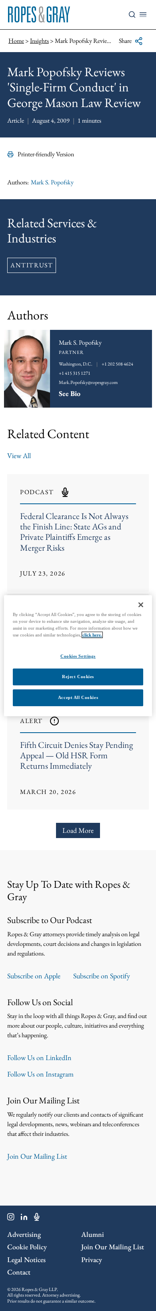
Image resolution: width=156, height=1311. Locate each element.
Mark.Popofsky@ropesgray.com (88, 382)
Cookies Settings (78, 656)
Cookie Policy (27, 1246)
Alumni (92, 1234)
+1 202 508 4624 (117, 364)
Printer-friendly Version (46, 154)
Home (16, 40)
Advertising (24, 1234)
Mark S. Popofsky (52, 182)
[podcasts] (37, 1218)
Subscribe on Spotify (101, 975)
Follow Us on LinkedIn (39, 1057)
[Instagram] (11, 1218)
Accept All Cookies (78, 697)
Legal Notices (26, 1259)
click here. (92, 634)
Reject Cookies (78, 676)
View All (19, 455)
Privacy (91, 1259)
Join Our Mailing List (37, 1156)
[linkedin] (24, 1218)
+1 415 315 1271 (74, 373)
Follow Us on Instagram (40, 1074)
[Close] (141, 604)
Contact (18, 1272)
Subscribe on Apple (33, 975)
